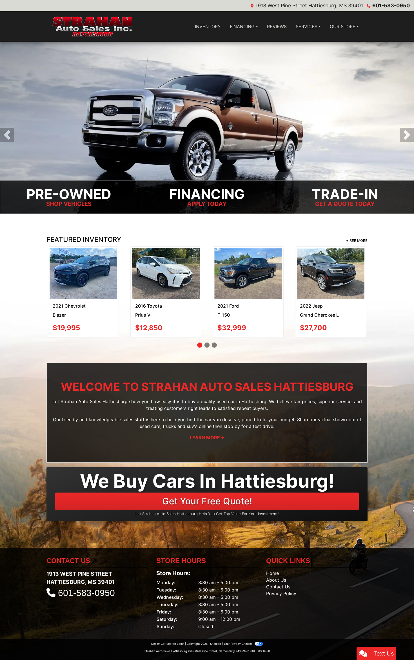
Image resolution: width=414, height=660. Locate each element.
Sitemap (215, 622)
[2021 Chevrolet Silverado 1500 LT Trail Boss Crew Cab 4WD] (330, 263)
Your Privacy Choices (238, 622)
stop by (232, 405)
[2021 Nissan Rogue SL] (166, 261)
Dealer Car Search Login (167, 622)
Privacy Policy (281, 572)
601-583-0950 (391, 5)
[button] (7, 135)
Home (272, 552)
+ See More (357, 241)
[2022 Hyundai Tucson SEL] (248, 262)
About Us (276, 559)
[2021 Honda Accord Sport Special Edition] (83, 261)
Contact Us (278, 566)
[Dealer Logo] (92, 26)
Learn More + (207, 417)
